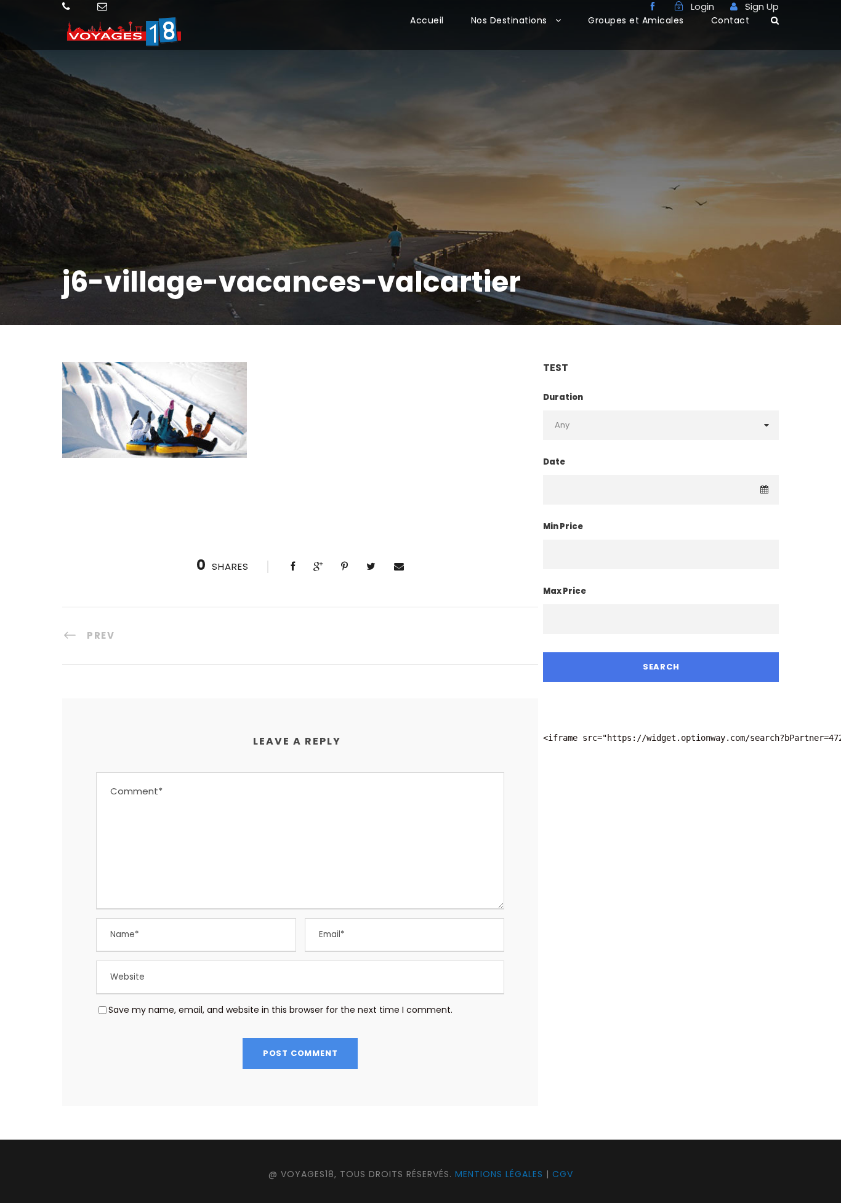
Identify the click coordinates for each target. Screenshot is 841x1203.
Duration (563, 397)
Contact (730, 20)
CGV (562, 1174)
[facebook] (652, 6)
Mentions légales (499, 1174)
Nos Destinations (509, 20)
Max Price (564, 591)
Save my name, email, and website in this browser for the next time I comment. (280, 1010)
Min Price (563, 526)
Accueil (427, 20)
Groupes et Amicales (636, 20)
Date (554, 462)
